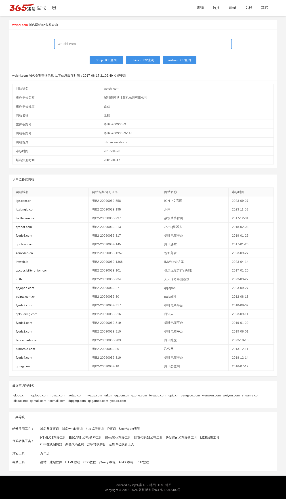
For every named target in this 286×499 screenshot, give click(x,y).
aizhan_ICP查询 (179, 60)
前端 (232, 8)
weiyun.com (231, 395)
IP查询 (111, 428)
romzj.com (57, 395)
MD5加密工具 (209, 437)
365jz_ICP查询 (106, 60)
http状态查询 (95, 428)
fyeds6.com (24, 235)
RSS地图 (149, 485)
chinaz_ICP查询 (143, 60)
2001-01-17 (112, 160)
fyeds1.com (24, 322)
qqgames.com (98, 400)
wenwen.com (211, 395)
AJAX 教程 (126, 462)
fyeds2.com (24, 331)
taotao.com (75, 395)
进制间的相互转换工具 (181, 437)
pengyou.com (190, 395)
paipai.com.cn (26, 296)
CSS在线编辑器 (51, 444)
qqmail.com (38, 400)
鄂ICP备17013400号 (166, 490)
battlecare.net (25, 218)
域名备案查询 (49, 428)
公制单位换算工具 (121, 444)
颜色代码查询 (74, 444)
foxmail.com (56, 400)
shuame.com (251, 395)
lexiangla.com (25, 209)
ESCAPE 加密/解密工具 (85, 437)
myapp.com (94, 395)
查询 (200, 8)
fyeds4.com (24, 357)
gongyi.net (23, 366)
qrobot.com (24, 227)
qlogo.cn (19, 395)
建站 (43, 462)
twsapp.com (157, 395)
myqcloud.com (38, 395)
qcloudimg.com (26, 314)
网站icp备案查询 (46, 25)
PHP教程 (143, 462)
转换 (216, 8)
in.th (19, 279)
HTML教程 (72, 462)
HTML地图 (164, 485)
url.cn (108, 395)
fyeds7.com (24, 305)
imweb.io (22, 261)
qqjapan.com (25, 288)
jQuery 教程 (107, 462)
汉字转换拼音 (96, 444)
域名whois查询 (72, 428)
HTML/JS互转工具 (53, 437)
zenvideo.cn (24, 253)
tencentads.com (27, 340)
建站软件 (56, 462)
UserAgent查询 (129, 428)
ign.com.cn (23, 200)
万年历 (45, 453)
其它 (264, 8)
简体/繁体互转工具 (118, 437)
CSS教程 (89, 462)
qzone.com (139, 395)
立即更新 (120, 75)
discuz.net (20, 400)
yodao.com (118, 400)
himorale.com (25, 349)
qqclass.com (25, 244)
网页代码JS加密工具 (148, 437)
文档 (248, 8)
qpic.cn (173, 395)
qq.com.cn (121, 395)
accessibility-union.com (32, 270)
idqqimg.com (77, 400)
